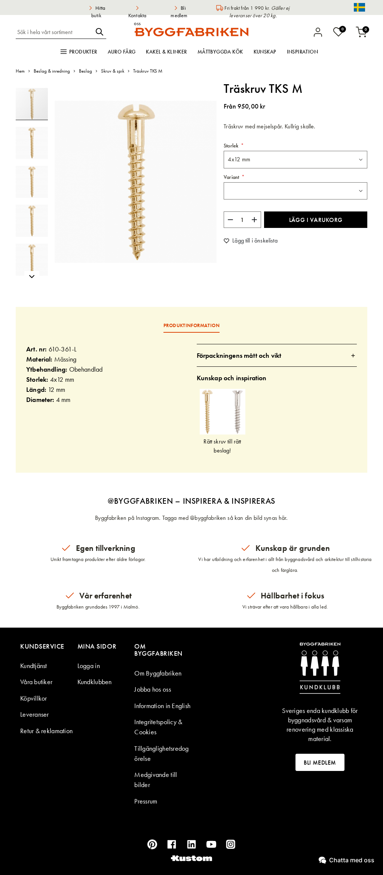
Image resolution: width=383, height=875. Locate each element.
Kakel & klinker (166, 51)
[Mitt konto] (318, 32)
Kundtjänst (33, 665)
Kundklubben (94, 681)
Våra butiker (36, 681)
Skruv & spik (112, 71)
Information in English (162, 705)
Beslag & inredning (52, 71)
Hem (20, 71)
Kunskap (265, 51)
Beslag (85, 71)
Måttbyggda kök (220, 51)
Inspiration (302, 51)
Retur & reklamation (46, 730)
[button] (35, 139)
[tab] (277, 355)
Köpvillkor (33, 698)
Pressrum (145, 801)
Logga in (88, 665)
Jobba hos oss (152, 689)
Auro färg (122, 51)
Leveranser (34, 714)
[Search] (99, 32)
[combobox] (54, 32)
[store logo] (191, 32)
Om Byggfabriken (157, 673)
